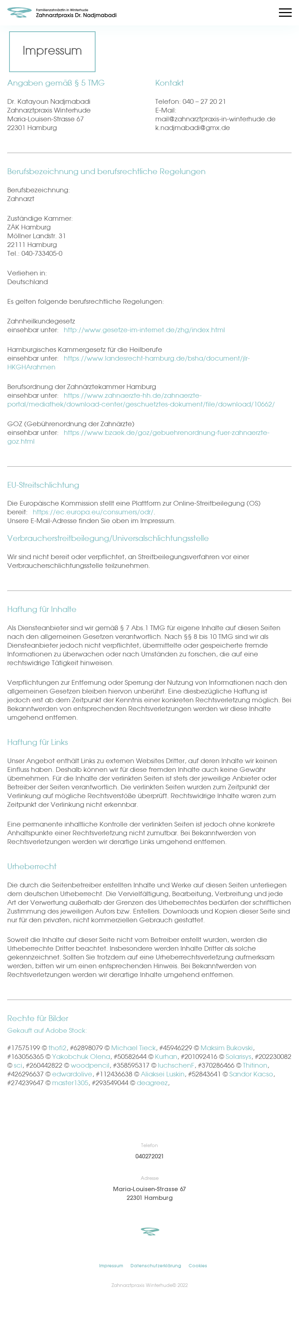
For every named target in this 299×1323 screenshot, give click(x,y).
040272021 (149, 1156)
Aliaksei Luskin (163, 1074)
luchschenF (176, 1066)
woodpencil (90, 1066)
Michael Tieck (133, 1048)
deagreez (152, 1083)
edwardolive (72, 1074)
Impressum (111, 1266)
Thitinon (255, 1066)
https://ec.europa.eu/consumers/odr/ (93, 512)
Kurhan (166, 1057)
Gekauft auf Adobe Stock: (47, 1031)
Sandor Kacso (251, 1074)
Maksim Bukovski (227, 1048)
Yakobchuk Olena (81, 1057)
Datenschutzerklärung (156, 1266)
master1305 (70, 1083)
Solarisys (238, 1057)
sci (18, 1066)
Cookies (198, 1266)
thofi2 (57, 1048)
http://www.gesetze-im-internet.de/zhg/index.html (144, 330)
